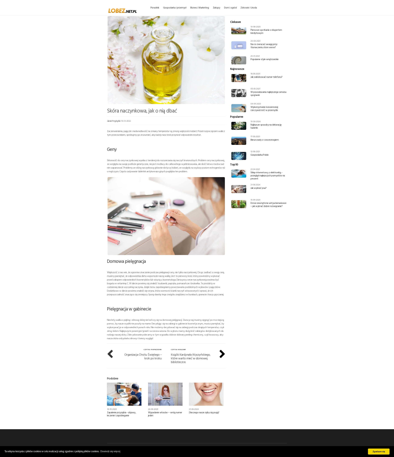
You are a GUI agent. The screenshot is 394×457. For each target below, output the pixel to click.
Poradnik (155, 7)
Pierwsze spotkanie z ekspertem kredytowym (266, 31)
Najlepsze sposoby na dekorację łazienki (266, 126)
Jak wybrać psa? (258, 188)
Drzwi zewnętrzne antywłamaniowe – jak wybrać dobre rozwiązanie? (268, 204)
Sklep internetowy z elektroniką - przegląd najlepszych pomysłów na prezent (268, 175)
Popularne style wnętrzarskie (265, 59)
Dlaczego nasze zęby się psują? (204, 412)
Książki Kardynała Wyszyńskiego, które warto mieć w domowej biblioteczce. (190, 358)
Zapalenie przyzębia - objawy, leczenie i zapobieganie (121, 413)
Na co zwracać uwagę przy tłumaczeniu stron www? (264, 45)
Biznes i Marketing (199, 7)
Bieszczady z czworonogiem (265, 139)
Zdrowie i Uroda (249, 7)
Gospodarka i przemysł (175, 7)
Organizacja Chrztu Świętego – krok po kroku (143, 356)
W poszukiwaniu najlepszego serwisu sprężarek (268, 93)
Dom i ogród (230, 7)
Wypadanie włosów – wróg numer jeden (165, 413)
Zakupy (216, 7)
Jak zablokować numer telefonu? (266, 77)
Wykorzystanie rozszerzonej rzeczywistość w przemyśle (264, 108)
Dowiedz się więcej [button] (110, 451)
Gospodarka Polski (259, 155)
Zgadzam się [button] (379, 451)
